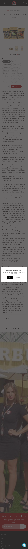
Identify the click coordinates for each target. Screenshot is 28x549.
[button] (24, 545)
